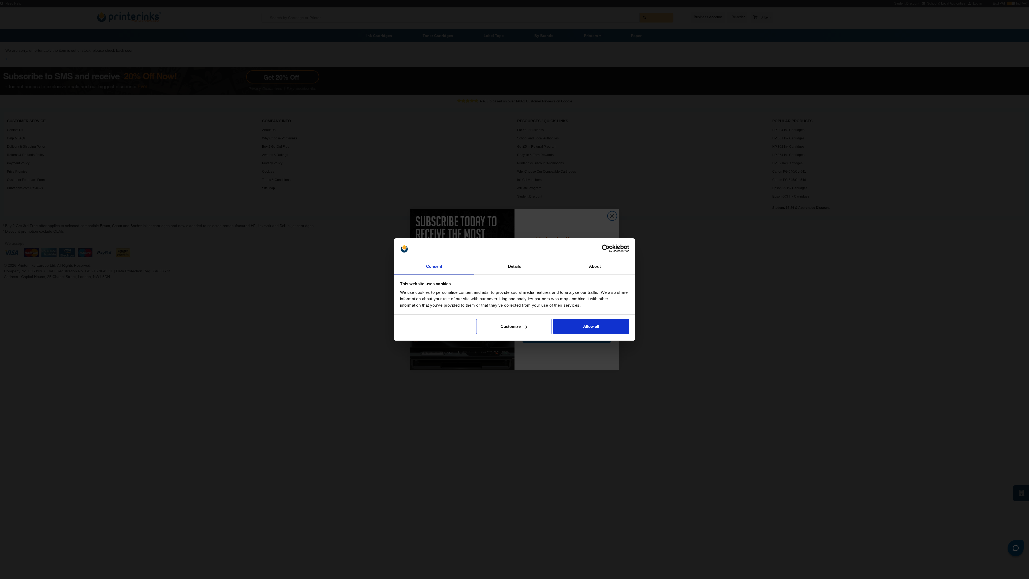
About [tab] (595, 266)
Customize (511, 326)
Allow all (591, 326)
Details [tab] (514, 266)
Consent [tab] (434, 266)
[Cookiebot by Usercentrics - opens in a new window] (605, 249)
